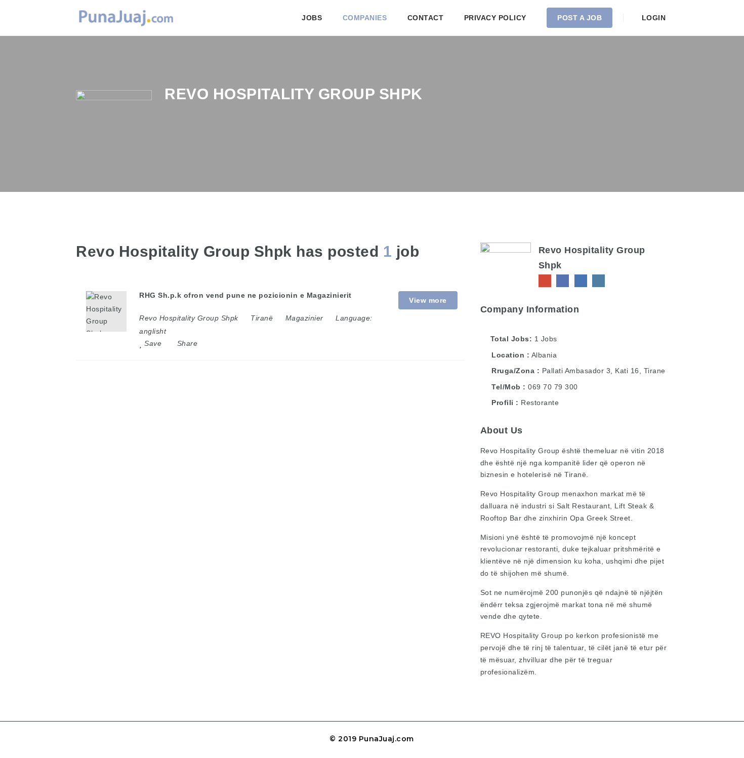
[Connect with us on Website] (545, 280)
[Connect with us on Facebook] (562, 280)
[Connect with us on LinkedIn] (580, 280)
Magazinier (304, 318)
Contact (425, 18)
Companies (365, 18)
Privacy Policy (495, 18)
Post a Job (579, 18)
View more (428, 300)
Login (652, 18)
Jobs (312, 18)
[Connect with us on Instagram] (598, 280)
